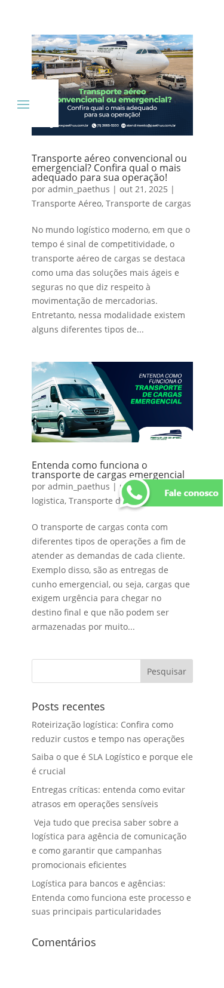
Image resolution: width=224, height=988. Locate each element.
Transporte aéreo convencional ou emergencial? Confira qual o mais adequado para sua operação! (109, 168)
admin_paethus (79, 189)
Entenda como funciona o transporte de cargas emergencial (108, 469)
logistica (48, 500)
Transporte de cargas (148, 203)
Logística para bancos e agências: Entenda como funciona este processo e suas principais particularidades (111, 898)
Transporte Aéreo (67, 203)
